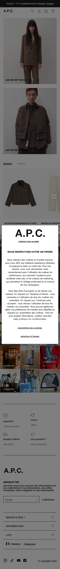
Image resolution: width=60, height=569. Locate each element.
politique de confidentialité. (33, 319)
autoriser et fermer (30, 336)
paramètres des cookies (30, 328)
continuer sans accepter (28, 241)
